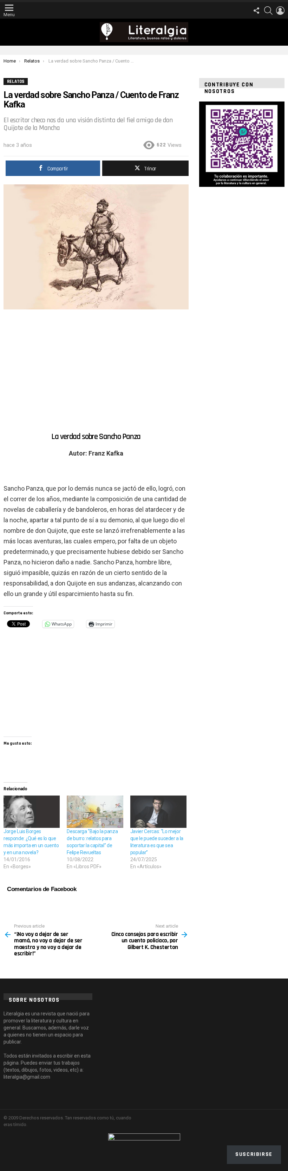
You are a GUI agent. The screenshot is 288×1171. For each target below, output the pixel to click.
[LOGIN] (280, 11)
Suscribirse (254, 1154)
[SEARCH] (268, 11)
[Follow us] (256, 11)
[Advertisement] (96, 369)
